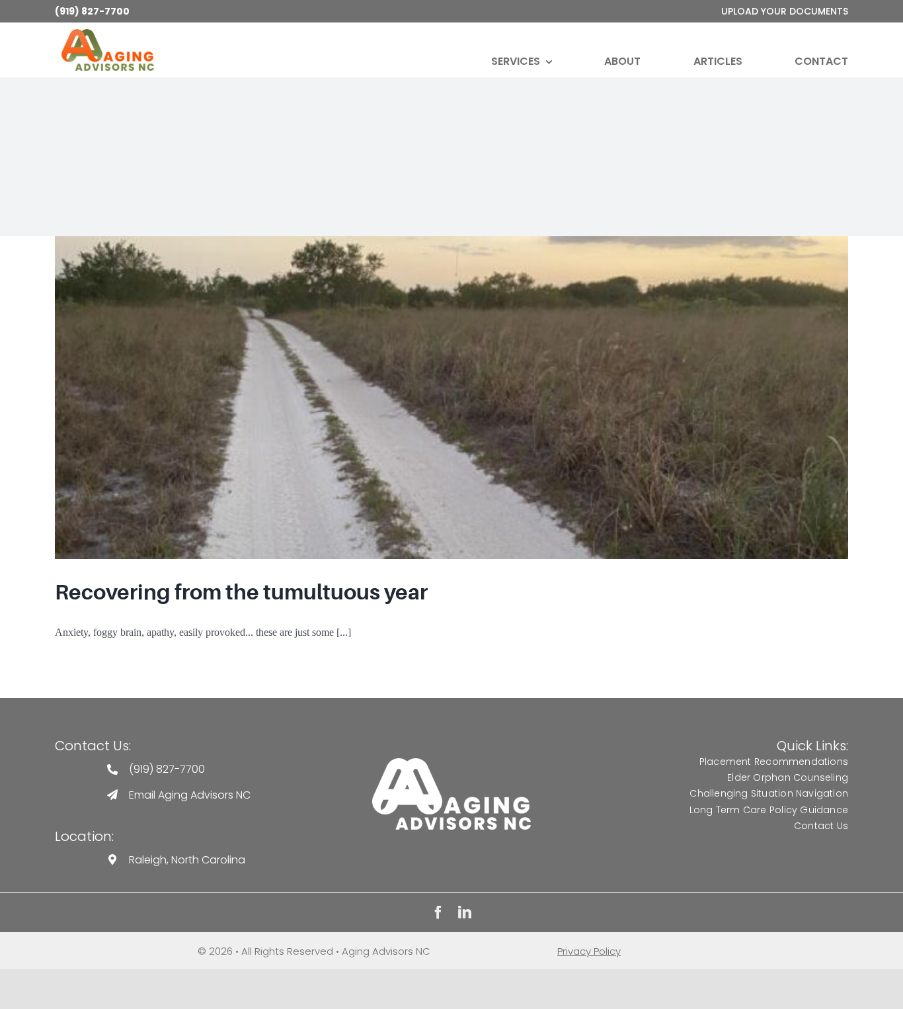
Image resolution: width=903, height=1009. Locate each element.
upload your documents (784, 11)
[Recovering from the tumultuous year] (451, 397)
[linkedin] (464, 912)
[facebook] (438, 912)
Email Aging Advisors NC (190, 795)
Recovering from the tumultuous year (241, 592)
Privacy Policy (589, 951)
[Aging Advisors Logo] (451, 763)
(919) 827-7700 (92, 11)
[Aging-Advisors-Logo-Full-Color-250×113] (107, 34)
